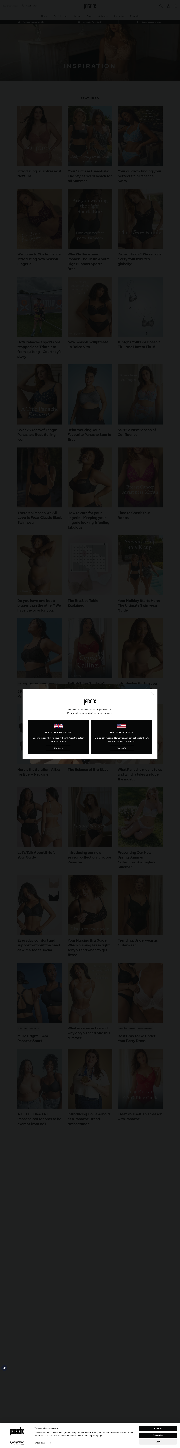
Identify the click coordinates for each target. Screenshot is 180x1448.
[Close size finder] (152, 693)
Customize (158, 1435)
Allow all (158, 1429)
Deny (158, 1442)
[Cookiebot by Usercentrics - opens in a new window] (17, 1443)
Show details (41, 1443)
